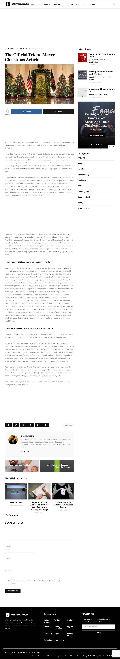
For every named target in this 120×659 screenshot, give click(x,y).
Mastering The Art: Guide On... (102, 90)
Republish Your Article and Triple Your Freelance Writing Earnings (39, 506)
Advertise (50, 656)
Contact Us (110, 656)
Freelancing (36, 4)
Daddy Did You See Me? (19, 465)
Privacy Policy (59, 656)
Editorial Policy (93, 656)
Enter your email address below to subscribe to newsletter (96, 620)
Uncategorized (84, 197)
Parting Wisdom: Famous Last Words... (101, 72)
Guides (47, 4)
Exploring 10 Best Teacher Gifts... (102, 55)
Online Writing (9, 48)
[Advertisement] (60, 25)
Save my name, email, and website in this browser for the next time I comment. (36, 582)
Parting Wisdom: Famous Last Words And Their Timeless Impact (96, 119)
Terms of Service (70, 656)
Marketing (57, 4)
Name (8, 546)
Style (80, 186)
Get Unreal (16, 502)
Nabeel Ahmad (22, 48)
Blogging (24, 4)
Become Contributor (38, 656)
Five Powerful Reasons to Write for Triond (59, 466)
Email (8, 558)
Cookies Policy (82, 656)
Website (8, 570)
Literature (82, 169)
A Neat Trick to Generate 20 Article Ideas (63, 504)
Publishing (68, 4)
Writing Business (84, 208)
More (78, 4)
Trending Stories (89, 4)
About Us (102, 656)
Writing (81, 203)
